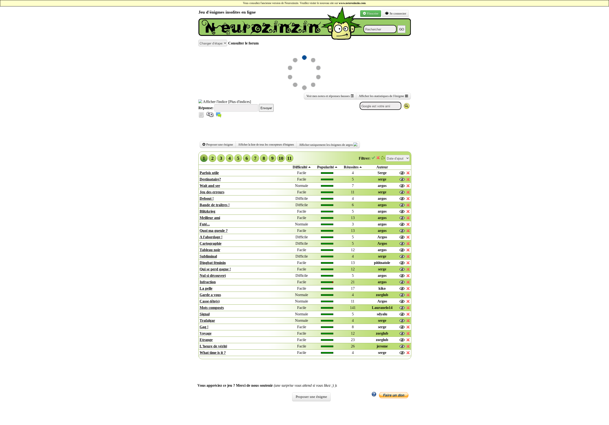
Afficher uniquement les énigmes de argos (326, 145)
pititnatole (382, 263)
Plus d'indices (239, 102)
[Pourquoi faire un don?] (374, 396)
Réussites (351, 167)
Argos (382, 237)
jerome (382, 346)
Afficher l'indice (214, 102)
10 (281, 158)
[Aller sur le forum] (218, 116)
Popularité (326, 167)
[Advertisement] (254, 38)
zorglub (382, 295)
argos (382, 186)
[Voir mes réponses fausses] (201, 116)
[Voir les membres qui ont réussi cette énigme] (402, 173)
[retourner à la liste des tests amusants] (257, 27)
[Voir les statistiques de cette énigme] (210, 116)
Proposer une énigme (219, 144)
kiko (382, 288)
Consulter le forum (243, 43)
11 (289, 158)
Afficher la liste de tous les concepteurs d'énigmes (266, 144)
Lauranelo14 (382, 308)
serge (382, 179)
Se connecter (397, 13)
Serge (382, 173)
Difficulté (300, 167)
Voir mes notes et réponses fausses (328, 96)
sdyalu (382, 314)
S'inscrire (372, 13)
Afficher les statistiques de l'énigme (382, 96)
